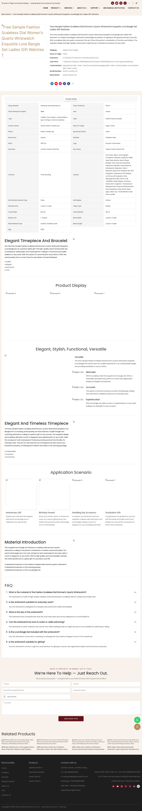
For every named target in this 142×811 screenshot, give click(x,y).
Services (5, 777)
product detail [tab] (71, 99)
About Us (5, 786)
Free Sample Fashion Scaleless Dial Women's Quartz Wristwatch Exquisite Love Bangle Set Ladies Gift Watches (56, 14)
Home (4, 768)
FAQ (3, 790)
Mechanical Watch (36, 772)
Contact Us (6, 795)
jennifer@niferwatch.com (77, 776)
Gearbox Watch (8, 781)
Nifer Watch (6, 14)
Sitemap (62, 807)
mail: (65, 776)
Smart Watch (34, 776)
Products (5, 772)
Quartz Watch (35, 781)
